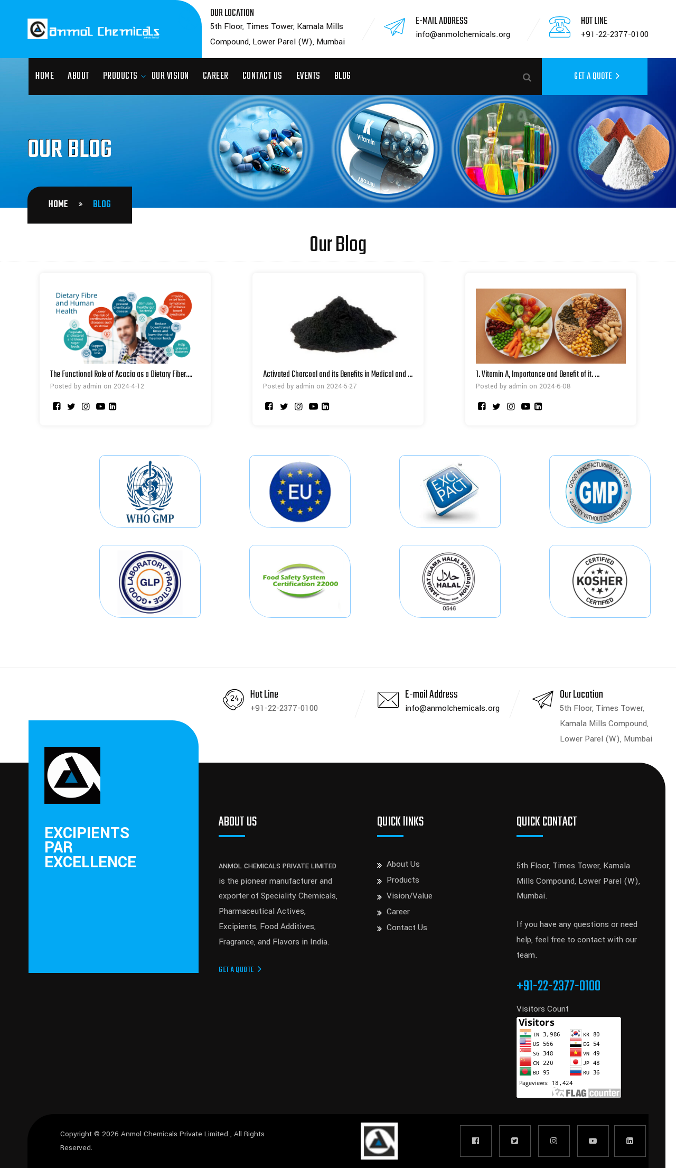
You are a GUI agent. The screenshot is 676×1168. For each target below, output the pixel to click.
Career (216, 76)
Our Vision (170, 76)
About (78, 76)
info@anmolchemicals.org (463, 34)
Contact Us (262, 76)
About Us (403, 864)
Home (44, 76)
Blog (342, 76)
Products (120, 76)
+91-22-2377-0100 (615, 34)
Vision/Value (410, 896)
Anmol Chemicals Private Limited (175, 1134)
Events (308, 76)
